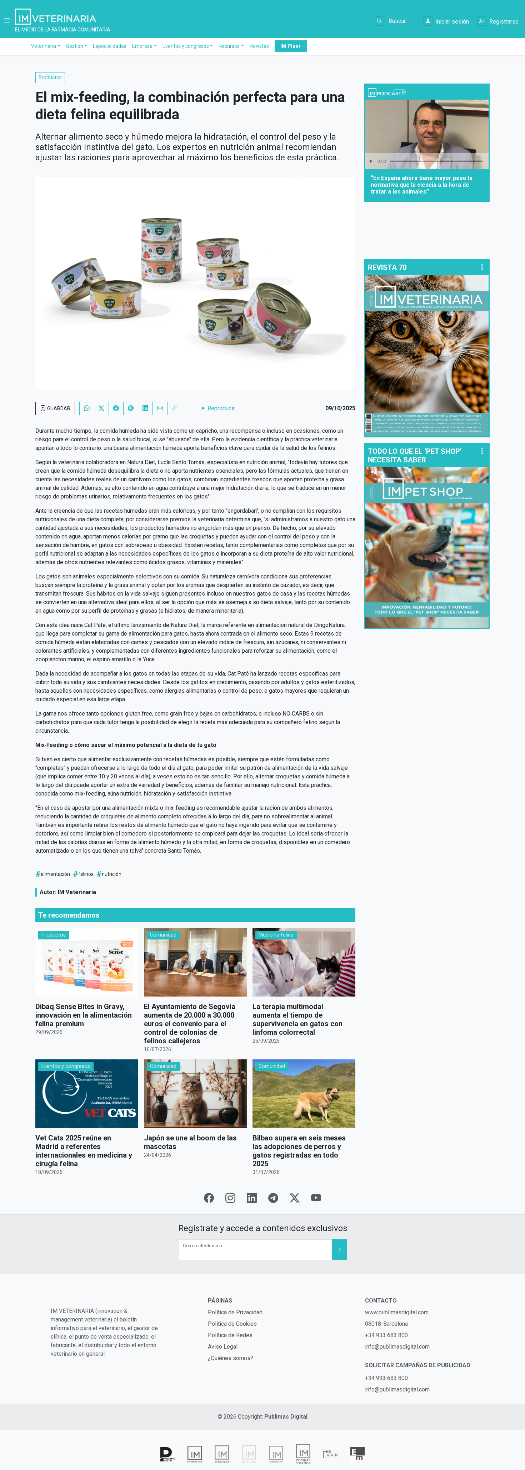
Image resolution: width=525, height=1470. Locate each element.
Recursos (229, 46)
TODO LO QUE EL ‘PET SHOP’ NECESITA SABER (415, 455)
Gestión (74, 46)
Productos (50, 77)
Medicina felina (276, 935)
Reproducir (220, 408)
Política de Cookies (232, 1323)
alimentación (55, 874)
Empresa (142, 46)
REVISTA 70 (387, 267)
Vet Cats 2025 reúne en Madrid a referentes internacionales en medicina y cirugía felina (83, 1151)
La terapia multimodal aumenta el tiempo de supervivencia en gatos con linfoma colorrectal (297, 1019)
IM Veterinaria (77, 892)
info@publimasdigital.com (397, 1346)
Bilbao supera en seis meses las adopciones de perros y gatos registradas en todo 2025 (299, 1151)
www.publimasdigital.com (397, 1312)
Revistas (259, 46)
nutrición (111, 874)
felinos (86, 874)
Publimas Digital (286, 1416)
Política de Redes (230, 1335)
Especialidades (109, 46)
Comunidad (163, 935)
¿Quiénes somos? (230, 1358)
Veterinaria (43, 46)
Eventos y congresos (185, 46)
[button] (7, 21)
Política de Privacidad (235, 1312)
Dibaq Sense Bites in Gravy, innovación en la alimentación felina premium (83, 1015)
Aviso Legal (223, 1346)
